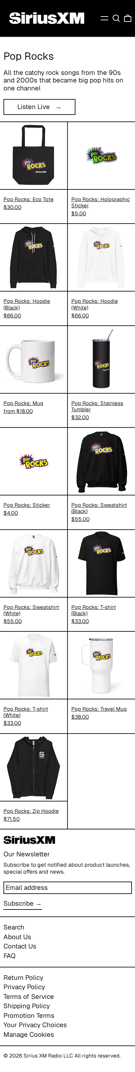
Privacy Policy (24, 987)
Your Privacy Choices (35, 1025)
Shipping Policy (26, 1006)
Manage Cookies (28, 1034)
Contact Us (19, 946)
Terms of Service (28, 996)
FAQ (9, 956)
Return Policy (23, 977)
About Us (17, 937)
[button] (116, 18)
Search (13, 927)
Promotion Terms (28, 1015)
